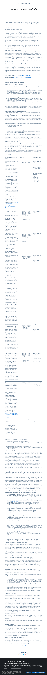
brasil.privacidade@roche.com (25, 75)
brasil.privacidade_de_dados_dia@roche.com (22, 77)
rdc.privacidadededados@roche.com (19, 79)
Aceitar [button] (28, 672)
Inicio (18, 3)
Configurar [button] (35, 672)
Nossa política (41, 672)
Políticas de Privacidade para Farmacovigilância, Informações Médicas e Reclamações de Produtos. (11, 205)
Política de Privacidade (25, 3)
